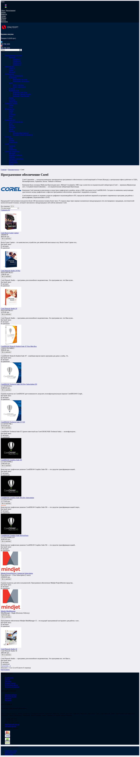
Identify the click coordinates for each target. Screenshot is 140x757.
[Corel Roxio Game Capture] (11, 231)
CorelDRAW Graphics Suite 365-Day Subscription (17, 498)
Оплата (7, 679)
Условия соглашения (12, 687)
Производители (13, 169)
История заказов (10, 696)
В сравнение (5, 248)
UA (8, 7)
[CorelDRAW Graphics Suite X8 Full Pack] (11, 534)
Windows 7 (16, 59)
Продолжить (5, 669)
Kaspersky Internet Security (22, 94)
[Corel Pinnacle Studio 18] (11, 647)
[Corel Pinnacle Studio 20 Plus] (11, 269)
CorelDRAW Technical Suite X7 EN (13, 422)
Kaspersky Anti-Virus (20, 92)
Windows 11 (17, 65)
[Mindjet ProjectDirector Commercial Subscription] (11, 571)
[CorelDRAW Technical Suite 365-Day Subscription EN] (11, 382)
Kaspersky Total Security (21, 96)
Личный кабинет (11, 695)
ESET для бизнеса (19, 87)
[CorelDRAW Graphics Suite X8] (11, 458)
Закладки (8, 698)
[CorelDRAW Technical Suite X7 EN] (11, 420)
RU (8, 5)
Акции (3, 12)
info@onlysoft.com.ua (12, 724)
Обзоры (3, 18)
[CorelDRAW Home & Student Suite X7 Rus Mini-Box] (11, 344)
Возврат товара (10, 683)
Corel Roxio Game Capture (10, 233)
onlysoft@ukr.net (10, 726)
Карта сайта (9, 754)
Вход (3, 10)
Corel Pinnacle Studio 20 (9, 308)
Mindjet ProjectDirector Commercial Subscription (17, 573)
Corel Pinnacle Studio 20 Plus (10, 271)
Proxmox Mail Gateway (21, 133)
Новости (4, 14)
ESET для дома (18, 85)
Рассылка (8, 700)
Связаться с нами (11, 751)
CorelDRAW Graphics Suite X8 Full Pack (14, 535)
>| (10, 666)
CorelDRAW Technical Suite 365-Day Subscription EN (19, 384)
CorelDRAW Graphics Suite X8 (11, 460)
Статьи (3, 16)
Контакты (4, 21)
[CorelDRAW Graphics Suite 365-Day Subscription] (11, 496)
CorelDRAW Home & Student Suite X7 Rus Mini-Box (19, 346)
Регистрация (10, 10)
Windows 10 (17, 63)
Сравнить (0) (5, 210)
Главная (3, 169)
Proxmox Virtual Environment (23, 135)
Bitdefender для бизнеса (21, 81)
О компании (9, 677)
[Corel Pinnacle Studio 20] (11, 307)
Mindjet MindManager (8, 611)
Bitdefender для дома (20, 79)
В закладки (5, 246)
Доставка (8, 681)
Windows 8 (16, 61)
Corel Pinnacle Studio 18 (9, 649)
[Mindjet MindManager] (11, 609)
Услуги (3, 20)
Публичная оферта (11, 685)
